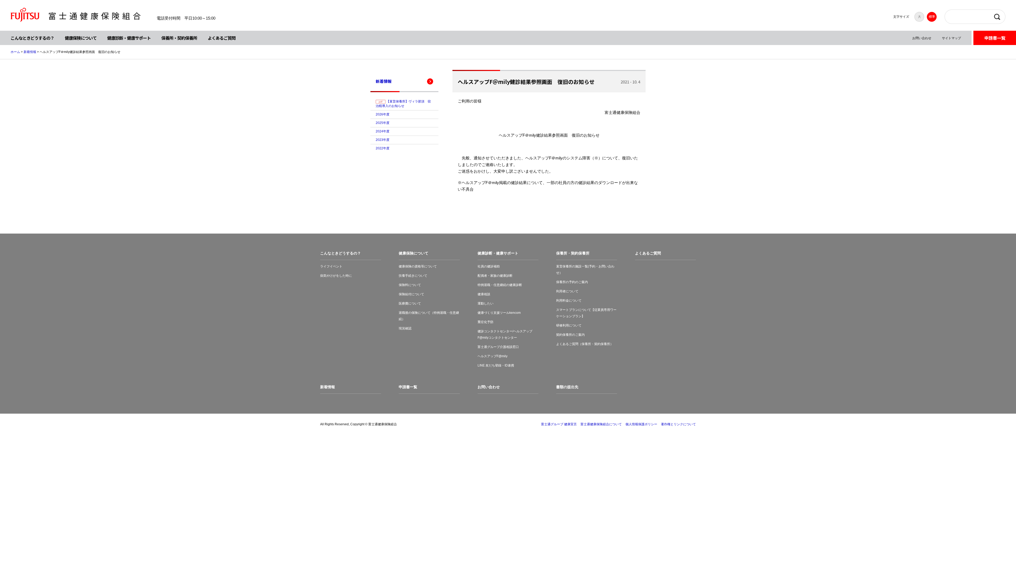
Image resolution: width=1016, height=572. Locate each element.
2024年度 (382, 131)
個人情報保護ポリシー (641, 424)
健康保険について (81, 38)
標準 (932, 17)
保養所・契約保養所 (179, 38)
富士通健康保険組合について (601, 424)
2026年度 (382, 114)
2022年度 (382, 148)
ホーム (15, 52)
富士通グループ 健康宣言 (559, 424)
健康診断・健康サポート (129, 38)
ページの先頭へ (995, 551)
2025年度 (382, 123)
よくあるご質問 (221, 38)
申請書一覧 (994, 38)
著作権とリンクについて (678, 424)
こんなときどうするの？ (32, 38)
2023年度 (382, 140)
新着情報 (30, 52)
